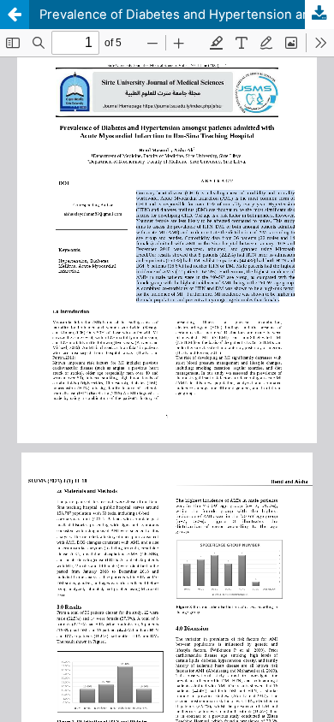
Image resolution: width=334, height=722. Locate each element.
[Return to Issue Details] (14, 14)
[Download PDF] (319, 14)
